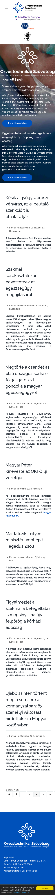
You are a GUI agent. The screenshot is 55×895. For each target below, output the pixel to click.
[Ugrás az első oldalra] (9, 794)
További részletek (17, 123)
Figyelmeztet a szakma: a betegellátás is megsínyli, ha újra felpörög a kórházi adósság (26, 137)
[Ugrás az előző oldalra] (16, 794)
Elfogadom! (45, 888)
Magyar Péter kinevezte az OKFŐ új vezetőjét (26, 471)
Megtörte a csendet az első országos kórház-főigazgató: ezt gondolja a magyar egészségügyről (28, 380)
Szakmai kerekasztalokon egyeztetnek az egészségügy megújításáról (21, 282)
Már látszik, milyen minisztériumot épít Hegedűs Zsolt (24, 540)
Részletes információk (21, 892)
